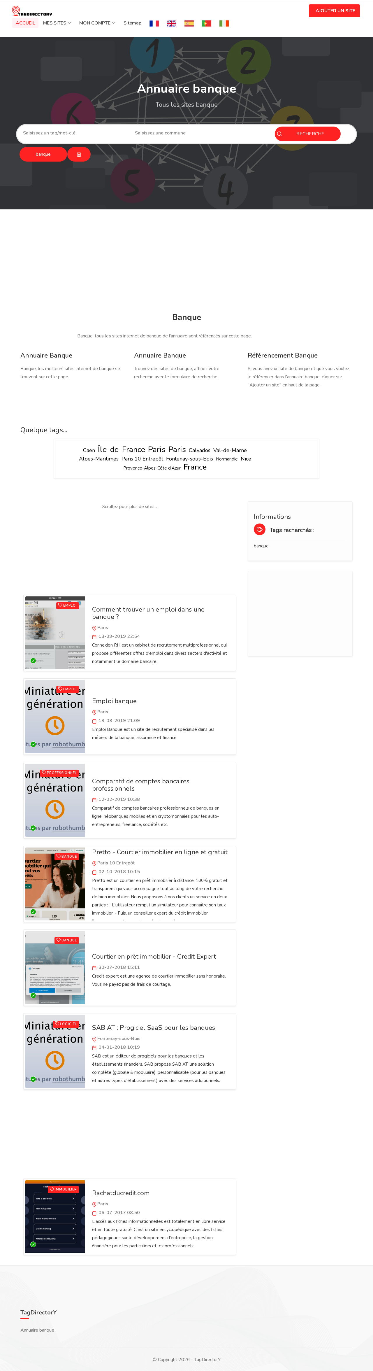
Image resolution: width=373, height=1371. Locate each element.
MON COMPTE (94, 23)
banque (261, 546)
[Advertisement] (186, 262)
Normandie (227, 459)
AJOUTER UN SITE (335, 11)
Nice (246, 458)
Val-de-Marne (230, 450)
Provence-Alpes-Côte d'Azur (152, 468)
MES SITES (54, 23)
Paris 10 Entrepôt (142, 458)
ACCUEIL (25, 23)
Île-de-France (121, 449)
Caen (89, 450)
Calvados (199, 450)
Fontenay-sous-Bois (189, 458)
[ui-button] (79, 154)
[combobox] (74, 133)
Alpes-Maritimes (99, 458)
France (195, 467)
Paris (157, 449)
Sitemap (132, 23)
